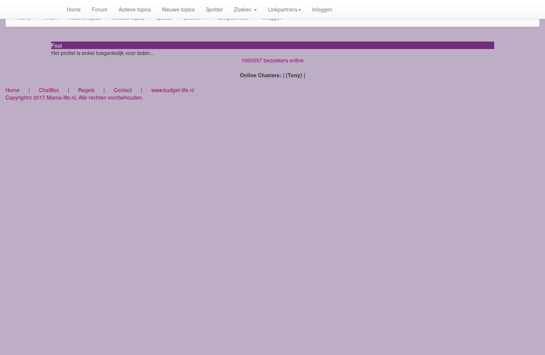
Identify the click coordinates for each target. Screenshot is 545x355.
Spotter (214, 9)
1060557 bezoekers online (272, 60)
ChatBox (49, 90)
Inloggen (322, 9)
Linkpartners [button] (282, 9)
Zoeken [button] (243, 9)
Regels (86, 90)
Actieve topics (135, 9)
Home (74, 9)
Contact (123, 90)
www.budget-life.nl (172, 90)
